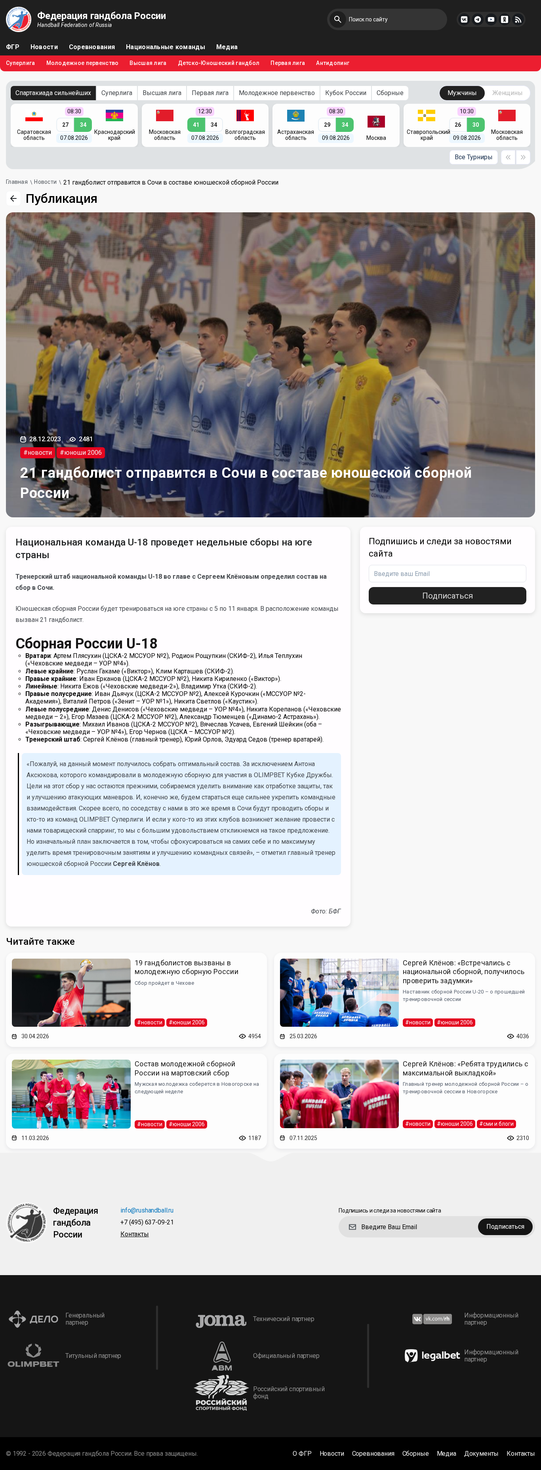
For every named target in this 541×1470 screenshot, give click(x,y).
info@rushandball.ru (146, 1211)
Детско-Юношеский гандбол (219, 63)
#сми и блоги (496, 1124)
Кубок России (345, 93)
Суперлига (20, 63)
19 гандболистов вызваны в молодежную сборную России (186, 967)
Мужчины (462, 93)
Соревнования (92, 47)
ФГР (12, 47)
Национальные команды (165, 47)
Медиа (227, 47)
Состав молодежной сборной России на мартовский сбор (185, 1068)
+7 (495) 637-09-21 (147, 1223)
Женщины (507, 93)
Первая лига (287, 63)
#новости (37, 452)
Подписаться (447, 596)
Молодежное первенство (82, 63)
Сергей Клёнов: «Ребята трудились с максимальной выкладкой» (465, 1068)
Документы (481, 1453)
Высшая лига (148, 63)
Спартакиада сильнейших (53, 93)
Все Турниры (474, 157)
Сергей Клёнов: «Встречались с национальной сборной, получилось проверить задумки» (464, 972)
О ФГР (302, 1453)
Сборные (390, 93)
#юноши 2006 (81, 452)
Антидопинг (332, 63)
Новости (44, 47)
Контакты (134, 1234)
